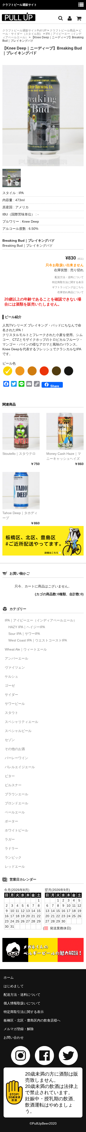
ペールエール (15, 812)
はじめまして (14, 986)
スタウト (11, 713)
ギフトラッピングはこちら (68, 287)
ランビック (13, 857)
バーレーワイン (16, 758)
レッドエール (15, 866)
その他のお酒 (15, 749)
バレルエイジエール (20, 767)
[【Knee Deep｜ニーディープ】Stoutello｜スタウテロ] (21, 431)
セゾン (10, 740)
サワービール (15, 704)
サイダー (11, 694)
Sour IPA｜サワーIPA (24, 634)
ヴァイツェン (15, 667)
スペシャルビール (18, 731)
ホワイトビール (16, 830)
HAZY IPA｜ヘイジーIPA (26, 627)
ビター (10, 776)
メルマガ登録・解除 (19, 1029)
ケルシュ (11, 676)
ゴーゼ (10, 685)
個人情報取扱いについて (22, 1003)
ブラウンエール (16, 794)
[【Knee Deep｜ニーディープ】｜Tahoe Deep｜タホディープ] (21, 490)
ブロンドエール (16, 803)
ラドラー (11, 848)
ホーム (9, 977)
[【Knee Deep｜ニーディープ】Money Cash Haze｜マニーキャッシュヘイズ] (65, 431)
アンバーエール (16, 658)
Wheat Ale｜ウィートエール (26, 649)
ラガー (10, 839)
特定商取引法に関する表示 (68, 282)
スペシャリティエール (21, 722)
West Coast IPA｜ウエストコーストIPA (37, 640)
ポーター (11, 821)
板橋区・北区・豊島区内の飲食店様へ (32, 1020)
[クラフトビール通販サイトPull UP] (18, 18)
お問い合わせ (14, 1037)
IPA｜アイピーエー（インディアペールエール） (41, 620)
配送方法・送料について (69, 277)
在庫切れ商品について (70, 292)
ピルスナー (13, 785)
